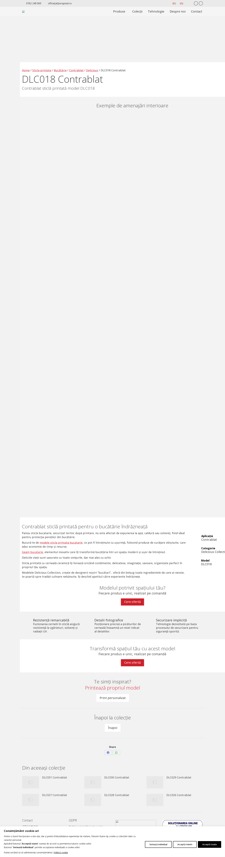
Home (26, 70)
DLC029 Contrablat (178, 777)
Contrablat (76, 70)
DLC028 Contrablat (116, 795)
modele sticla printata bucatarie (61, 542)
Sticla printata (41, 70)
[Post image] (30, 782)
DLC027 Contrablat (54, 795)
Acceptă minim (184, 844)
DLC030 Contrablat (116, 777)
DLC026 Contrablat (178, 795)
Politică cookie (61, 852)
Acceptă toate (209, 844)
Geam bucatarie (32, 552)
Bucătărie (60, 70)
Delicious (92, 70)
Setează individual (158, 844)
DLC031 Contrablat (54, 777)
